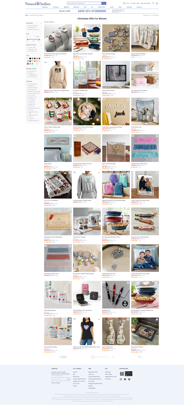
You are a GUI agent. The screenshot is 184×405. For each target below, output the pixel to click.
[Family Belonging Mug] (58, 295)
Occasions (56, 7)
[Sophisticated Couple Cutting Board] (58, 221)
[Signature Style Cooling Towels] (145, 148)
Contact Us (91, 374)
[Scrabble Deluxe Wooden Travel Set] (87, 148)
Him (85, 7)
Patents (75, 385)
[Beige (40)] (28, 59)
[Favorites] (153, 3)
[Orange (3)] (35, 61)
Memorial (76, 7)
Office (31, 106)
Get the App (108, 379)
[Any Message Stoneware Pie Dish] (116, 221)
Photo (120, 7)
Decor (31, 95)
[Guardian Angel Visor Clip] (116, 258)
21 (113, 357)
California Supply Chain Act (79, 379)
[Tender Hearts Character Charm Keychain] (87, 258)
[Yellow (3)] (37, 64)
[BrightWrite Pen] (116, 295)
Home (111, 7)
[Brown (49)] (35, 59)
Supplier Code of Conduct (79, 381)
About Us (75, 372)
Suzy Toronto (33, 76)
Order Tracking (108, 374)
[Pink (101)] (37, 61)
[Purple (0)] (39, 61)
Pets (31, 110)
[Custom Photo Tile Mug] (87, 221)
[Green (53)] (28, 61)
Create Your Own (34, 29)
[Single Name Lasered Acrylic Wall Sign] (116, 111)
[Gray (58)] (39, 59)
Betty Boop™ (32, 71)
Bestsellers (32, 27)
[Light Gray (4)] (30, 61)
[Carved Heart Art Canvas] (116, 75)
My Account (108, 372)
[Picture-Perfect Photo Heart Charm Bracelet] (58, 38)
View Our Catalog (55, 382)
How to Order (91, 381)
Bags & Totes (33, 87)
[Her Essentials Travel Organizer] (145, 75)
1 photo (32, 47)
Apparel (32, 85)
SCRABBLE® (32, 75)
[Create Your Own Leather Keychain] (145, 221)
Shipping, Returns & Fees (111, 376)
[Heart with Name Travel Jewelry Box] (87, 295)
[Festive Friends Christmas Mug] (58, 111)
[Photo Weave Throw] (145, 111)
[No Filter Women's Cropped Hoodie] (87, 185)
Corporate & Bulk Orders (94, 376)
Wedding (66, 7)
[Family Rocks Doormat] (145, 331)
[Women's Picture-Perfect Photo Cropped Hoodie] (58, 75)
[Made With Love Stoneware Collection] (87, 38)
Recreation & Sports (33, 112)
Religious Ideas (33, 115)
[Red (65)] (28, 64)
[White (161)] (35, 64)
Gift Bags (32, 98)
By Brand (129, 7)
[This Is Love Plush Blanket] (58, 185)
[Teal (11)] (32, 64)
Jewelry (32, 102)
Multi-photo (33, 49)
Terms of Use (76, 383)
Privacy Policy (76, 376)
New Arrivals (33, 25)
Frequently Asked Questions (94, 379)
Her (92, 7)
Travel (31, 118)
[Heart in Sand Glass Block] (116, 148)
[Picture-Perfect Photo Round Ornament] (87, 111)
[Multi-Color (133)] (32, 61)
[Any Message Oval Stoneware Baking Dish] (145, 295)
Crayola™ (31, 73)
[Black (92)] (30, 59)
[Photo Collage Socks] (116, 331)
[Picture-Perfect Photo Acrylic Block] (145, 185)
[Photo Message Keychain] (116, 38)
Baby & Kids (101, 7)
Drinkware (32, 97)
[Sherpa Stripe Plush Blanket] (145, 38)
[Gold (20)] (37, 59)
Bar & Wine (32, 89)
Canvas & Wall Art (34, 93)
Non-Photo (32, 51)
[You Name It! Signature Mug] (87, 75)
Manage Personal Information (95, 383)
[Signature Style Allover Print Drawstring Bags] (116, 185)
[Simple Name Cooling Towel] (58, 258)
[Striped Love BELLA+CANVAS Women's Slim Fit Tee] (87, 331)
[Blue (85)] (32, 59)
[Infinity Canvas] (58, 148)
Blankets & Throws (34, 91)
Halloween (45, 7)
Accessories (33, 83)
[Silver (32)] (30, 64)
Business (139, 7)
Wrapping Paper (33, 120)
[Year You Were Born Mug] (58, 331)
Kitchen (31, 104)
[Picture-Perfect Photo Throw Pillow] (145, 258)
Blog (74, 374)
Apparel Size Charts (93, 372)
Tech (31, 116)
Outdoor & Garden (34, 108)
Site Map (90, 385)
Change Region (91, 388)
